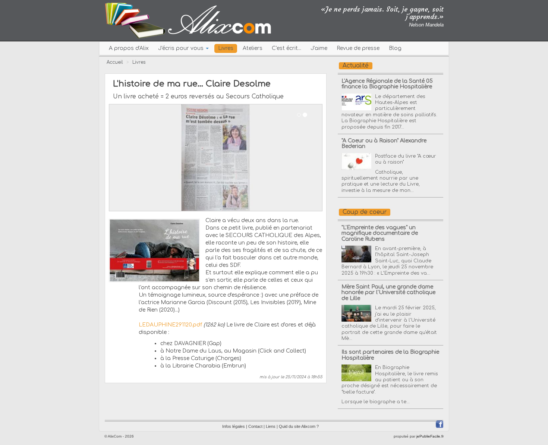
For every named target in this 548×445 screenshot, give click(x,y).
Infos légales (233, 426)
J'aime (319, 48)
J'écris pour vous (181, 48)
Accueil (115, 62)
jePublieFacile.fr (430, 436)
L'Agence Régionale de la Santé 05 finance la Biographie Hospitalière (387, 83)
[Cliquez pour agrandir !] (154, 250)
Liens (270, 426)
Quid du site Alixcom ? (299, 426)
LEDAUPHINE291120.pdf (170, 325)
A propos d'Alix (129, 48)
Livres (225, 48)
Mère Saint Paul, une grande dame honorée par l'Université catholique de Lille (388, 292)
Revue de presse (358, 48)
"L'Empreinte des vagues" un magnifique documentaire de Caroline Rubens (379, 233)
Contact (255, 426)
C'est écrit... (286, 48)
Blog (395, 48)
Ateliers (252, 48)
